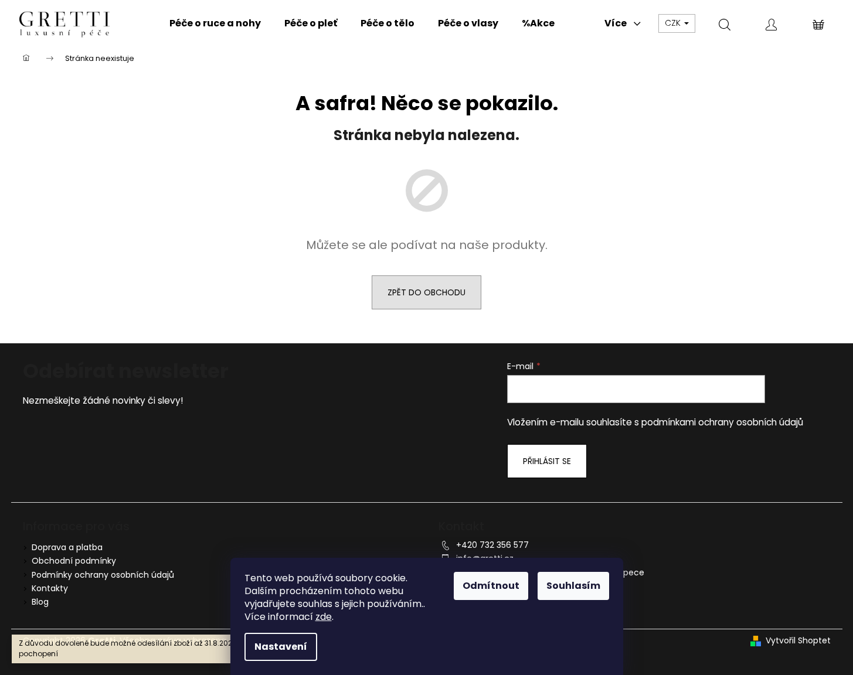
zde (323, 616)
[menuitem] (215, 23)
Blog (40, 602)
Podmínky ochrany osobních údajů (103, 575)
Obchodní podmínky (74, 561)
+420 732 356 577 (492, 545)
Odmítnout (491, 585)
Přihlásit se (547, 461)
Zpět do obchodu (426, 292)
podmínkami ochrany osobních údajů (722, 422)
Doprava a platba (67, 547)
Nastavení (280, 646)
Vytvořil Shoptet (798, 640)
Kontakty (50, 588)
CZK (674, 23)
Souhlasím (573, 585)
